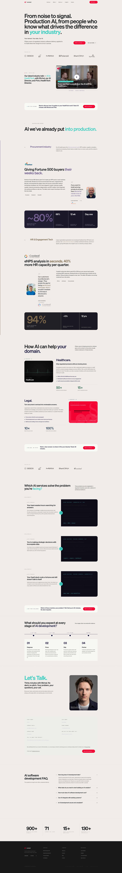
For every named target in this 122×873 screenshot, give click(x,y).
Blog (63, 855)
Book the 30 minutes (88, 751)
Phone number (65, 725)
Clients (54, 2)
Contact (63, 858)
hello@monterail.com (36, 751)
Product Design (46, 855)
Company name (30, 731)
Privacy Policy (87, 747)
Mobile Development (47, 853)
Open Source (83, 858)
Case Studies (83, 850)
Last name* (64, 719)
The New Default (84, 855)
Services (48, 2)
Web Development (46, 850)
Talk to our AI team (78, 43)
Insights (66, 2)
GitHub (32, 855)
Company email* (31, 725)
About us (60, 2)
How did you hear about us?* (69, 731)
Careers (72, 2)
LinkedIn (26, 855)
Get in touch (93, 2)
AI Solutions (45, 858)
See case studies (91, 43)
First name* (30, 719)
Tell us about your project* (34, 737)
